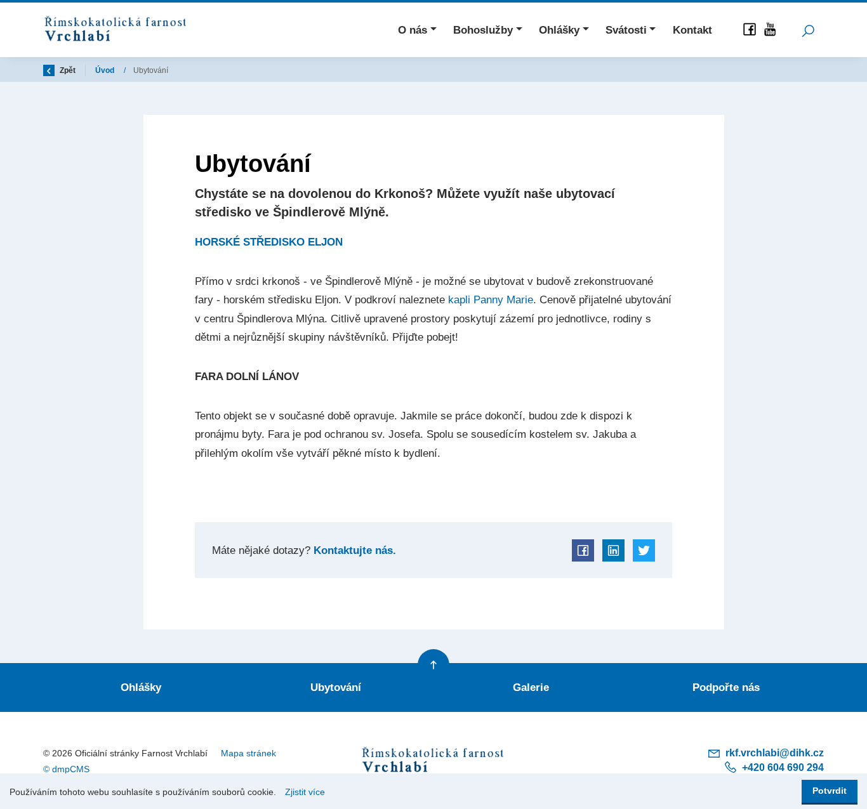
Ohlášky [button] (559, 29)
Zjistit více (305, 792)
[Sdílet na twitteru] (644, 550)
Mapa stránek (248, 753)
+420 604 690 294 (781, 767)
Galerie (531, 687)
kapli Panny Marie (490, 299)
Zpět (67, 70)
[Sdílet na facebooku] (583, 550)
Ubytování (335, 687)
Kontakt (692, 29)
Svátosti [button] (626, 29)
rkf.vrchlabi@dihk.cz (773, 752)
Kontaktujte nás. (353, 550)
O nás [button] (412, 29)
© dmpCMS (66, 769)
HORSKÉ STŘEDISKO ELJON (269, 241)
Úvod (105, 70)
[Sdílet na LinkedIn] (613, 550)
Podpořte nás (726, 687)
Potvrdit (829, 791)
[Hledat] (808, 30)
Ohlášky (141, 687)
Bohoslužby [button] (483, 29)
